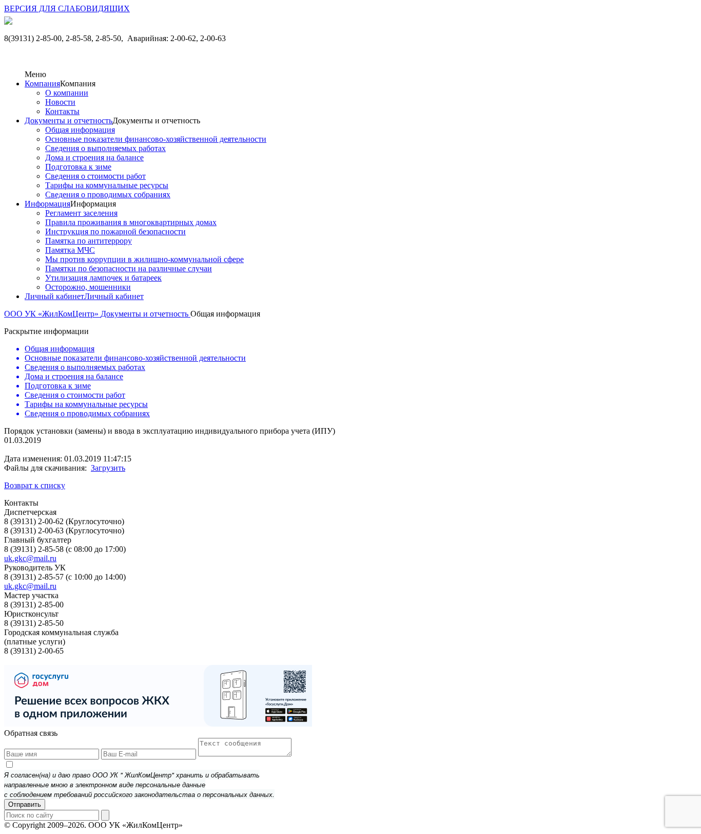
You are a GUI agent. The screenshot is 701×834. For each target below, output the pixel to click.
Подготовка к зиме (78, 166)
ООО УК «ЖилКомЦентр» (52, 313)
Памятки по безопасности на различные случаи (128, 268)
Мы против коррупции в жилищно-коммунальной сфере (144, 259)
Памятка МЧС (70, 250)
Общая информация (80, 129)
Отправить (24, 804)
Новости (60, 102)
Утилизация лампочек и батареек (103, 277)
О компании (66, 92)
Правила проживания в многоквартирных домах (131, 222)
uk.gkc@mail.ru (30, 558)
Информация (47, 203)
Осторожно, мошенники (88, 287)
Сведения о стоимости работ (95, 176)
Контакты (62, 111)
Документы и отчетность (68, 120)
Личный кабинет (54, 296)
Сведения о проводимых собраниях (107, 194)
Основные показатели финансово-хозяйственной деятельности (155, 139)
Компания (42, 83)
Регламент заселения (81, 213)
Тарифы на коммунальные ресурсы (106, 185)
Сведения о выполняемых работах (105, 148)
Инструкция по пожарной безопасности (115, 231)
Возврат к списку (34, 485)
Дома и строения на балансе (94, 157)
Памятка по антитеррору (88, 240)
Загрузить (108, 468)
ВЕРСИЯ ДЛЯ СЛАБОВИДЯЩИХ (67, 8)
